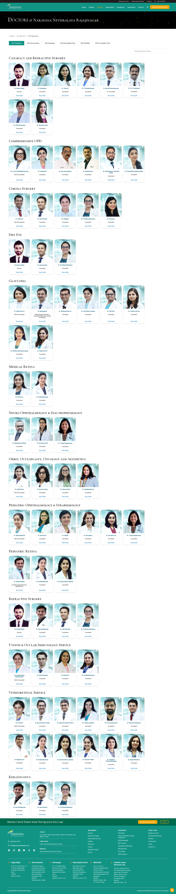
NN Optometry (122, 849)
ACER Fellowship (123, 840)
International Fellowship (125, 846)
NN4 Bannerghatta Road (67, 43)
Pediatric (90, 841)
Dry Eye (90, 852)
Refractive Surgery (93, 836)
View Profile (19, 95)
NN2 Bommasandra (33, 43)
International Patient (138, 1)
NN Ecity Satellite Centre (102, 43)
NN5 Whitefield (85, 43)
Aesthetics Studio (93, 849)
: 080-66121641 (161, 1)
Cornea (90, 847)
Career (150, 844)
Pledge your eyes (153, 833)
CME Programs (122, 854)
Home (12, 36)
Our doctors (21, 36)
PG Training (121, 851)
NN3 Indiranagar (50, 43)
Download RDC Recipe (155, 836)
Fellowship (121, 833)
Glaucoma (91, 844)
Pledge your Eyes (124, 1)
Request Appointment (159, 7)
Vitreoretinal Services (94, 838)
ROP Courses (122, 843)
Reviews (150, 838)
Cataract (90, 833)
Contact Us (151, 847)
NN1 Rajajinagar (16, 43)
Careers (149, 1)
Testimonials (152, 841)
